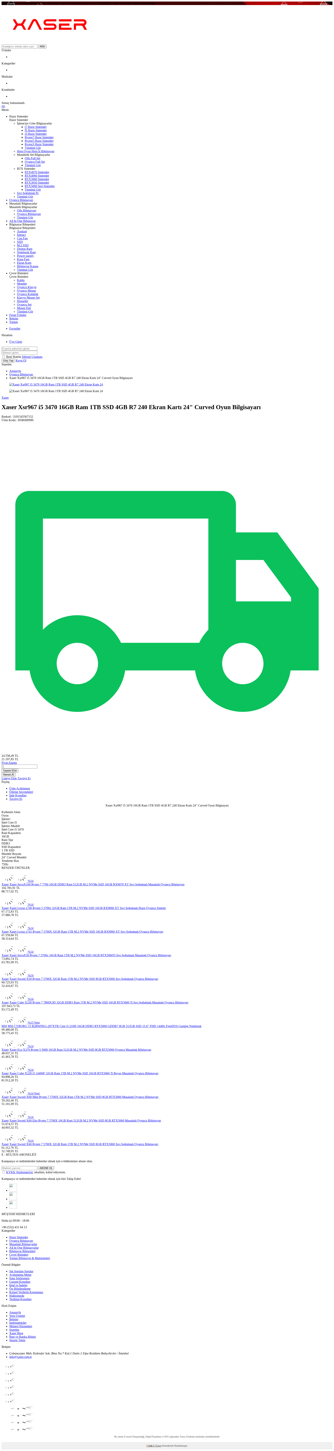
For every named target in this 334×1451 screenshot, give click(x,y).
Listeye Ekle (10, 778)
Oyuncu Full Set (35, 161)
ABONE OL (46, 1168)
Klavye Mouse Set (28, 297)
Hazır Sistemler (18, 1237)
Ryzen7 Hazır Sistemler (39, 137)
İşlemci (21, 235)
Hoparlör (22, 301)
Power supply (25, 255)
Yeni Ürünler (17, 1315)
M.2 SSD (23, 245)
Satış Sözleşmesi (19, 1278)
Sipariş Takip (17, 1340)
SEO (166, 1436)
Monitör (22, 283)
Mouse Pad (24, 308)
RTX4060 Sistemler (37, 175)
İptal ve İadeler (18, 1285)
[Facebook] (13, 1199)
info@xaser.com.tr (20, 1356)
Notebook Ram (26, 252)
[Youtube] (13, 1207)
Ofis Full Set (32, 158)
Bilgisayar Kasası (27, 266)
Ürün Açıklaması (19, 788)
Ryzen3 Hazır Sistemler (39, 144)
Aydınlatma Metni (20, 1274)
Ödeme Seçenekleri (21, 792)
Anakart (22, 231)
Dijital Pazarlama (153, 1436)
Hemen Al (8, 774)
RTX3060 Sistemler (37, 179)
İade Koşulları (17, 795)
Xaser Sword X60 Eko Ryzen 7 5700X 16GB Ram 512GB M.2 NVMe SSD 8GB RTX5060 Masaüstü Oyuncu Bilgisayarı (85, 1120)
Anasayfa (15, 371)
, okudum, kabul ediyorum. (36, 1172)
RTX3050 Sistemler (37, 182)
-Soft (149, 1445)
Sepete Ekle (10, 770)
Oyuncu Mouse (26, 290)
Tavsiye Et (24, 778)
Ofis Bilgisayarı (26, 210)
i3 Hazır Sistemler (36, 133)
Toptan (13, 322)
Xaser (5, 397)
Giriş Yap (8, 360)
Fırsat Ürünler (17, 315)
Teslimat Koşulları (20, 1299)
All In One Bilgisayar (22, 221)
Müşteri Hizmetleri (20, 1326)
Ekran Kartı (24, 262)
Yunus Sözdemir (187, 1436)
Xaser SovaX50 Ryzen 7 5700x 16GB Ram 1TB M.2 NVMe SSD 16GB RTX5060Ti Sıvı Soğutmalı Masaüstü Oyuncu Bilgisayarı (90, 955)
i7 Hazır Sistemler (36, 127)
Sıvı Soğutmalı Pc (28, 193)
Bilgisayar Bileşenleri (22, 1251)
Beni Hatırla (14, 356)
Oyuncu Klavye (27, 287)
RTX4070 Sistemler (37, 172)
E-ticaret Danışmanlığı (134, 1436)
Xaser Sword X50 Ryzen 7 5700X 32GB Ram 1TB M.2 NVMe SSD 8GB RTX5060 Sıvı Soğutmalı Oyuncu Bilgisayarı (83, 978)
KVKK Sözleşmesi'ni (19, 1172)
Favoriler (14, 328)
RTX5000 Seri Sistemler (40, 186)
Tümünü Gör (33, 147)
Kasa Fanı (23, 259)
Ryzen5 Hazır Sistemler (39, 140)
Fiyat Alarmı (9, 762)
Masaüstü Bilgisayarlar (23, 1244)
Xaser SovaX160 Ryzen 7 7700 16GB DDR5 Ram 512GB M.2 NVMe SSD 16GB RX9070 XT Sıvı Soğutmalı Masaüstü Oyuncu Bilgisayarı (96, 884)
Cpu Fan (22, 238)
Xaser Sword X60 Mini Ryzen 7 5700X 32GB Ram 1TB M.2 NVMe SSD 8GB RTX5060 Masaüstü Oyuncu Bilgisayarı (83, 1097)
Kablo (21, 280)
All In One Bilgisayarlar (24, 1247)
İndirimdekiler (17, 1322)
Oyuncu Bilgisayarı (21, 200)
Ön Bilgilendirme (20, 1288)
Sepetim (14, 1329)
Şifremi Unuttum (32, 356)
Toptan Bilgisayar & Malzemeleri (29, 1258)
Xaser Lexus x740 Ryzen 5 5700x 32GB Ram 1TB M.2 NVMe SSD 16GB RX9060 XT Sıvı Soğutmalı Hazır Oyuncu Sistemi (87, 908)
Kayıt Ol (21, 360)
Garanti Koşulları (19, 1281)
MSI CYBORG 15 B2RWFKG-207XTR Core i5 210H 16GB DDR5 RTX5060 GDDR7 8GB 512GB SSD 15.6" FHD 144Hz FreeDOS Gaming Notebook (104, 1026)
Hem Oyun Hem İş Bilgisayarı (35, 151)
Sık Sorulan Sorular (21, 1271)
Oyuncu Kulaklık (27, 294)
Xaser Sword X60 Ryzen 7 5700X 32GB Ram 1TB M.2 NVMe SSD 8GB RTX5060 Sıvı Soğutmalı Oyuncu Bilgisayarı (83, 1144)
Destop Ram (24, 248)
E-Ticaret (157, 1445)
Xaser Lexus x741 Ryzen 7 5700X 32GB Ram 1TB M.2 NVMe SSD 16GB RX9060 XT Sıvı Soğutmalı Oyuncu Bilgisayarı (86, 931)
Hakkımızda (16, 1295)
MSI (4, 1026)
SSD (20, 241)
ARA (42, 46)
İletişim (13, 318)
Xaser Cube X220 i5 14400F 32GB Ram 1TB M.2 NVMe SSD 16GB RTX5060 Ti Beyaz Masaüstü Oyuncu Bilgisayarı (83, 1073)
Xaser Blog (16, 1333)
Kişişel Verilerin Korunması (26, 1292)
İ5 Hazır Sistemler (36, 130)
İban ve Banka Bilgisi (22, 1336)
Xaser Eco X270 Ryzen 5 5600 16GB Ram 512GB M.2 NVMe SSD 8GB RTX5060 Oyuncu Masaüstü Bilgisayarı (80, 1049)
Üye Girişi (15, 341)
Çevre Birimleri (18, 1254)
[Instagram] (13, 1190)
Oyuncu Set (24, 304)
